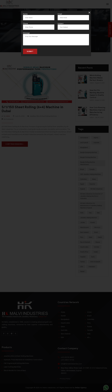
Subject (61, 23)
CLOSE (89, 12)
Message (26, 33)
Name (25, 14)
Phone (25, 23)
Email (60, 14)
